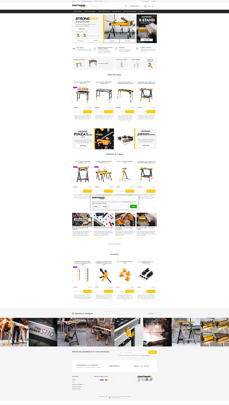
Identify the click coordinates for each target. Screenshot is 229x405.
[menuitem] (77, 11)
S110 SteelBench (127, 40)
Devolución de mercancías (87, 1)
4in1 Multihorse (112, 40)
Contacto (74, 1)
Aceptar (133, 206)
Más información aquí (127, 202)
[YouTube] (148, 366)
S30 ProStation (80, 40)
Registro (154, 1)
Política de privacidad (76, 388)
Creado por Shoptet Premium (115, 397)
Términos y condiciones (98, 1)
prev (72, 101)
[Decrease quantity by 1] (75, 112)
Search (125, 6)
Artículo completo (76, 238)
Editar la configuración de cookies (124, 396)
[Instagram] (145, 366)
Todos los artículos (114, 244)
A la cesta (87, 111)
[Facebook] (142, 366)
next (156, 101)
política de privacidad (146, 355)
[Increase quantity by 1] (81, 112)
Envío (79, 1)
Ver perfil (151, 313)
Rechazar (105, 206)
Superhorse (96, 40)
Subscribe (152, 352)
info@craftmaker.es (135, 6)
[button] (73, 28)
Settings (95, 206)
